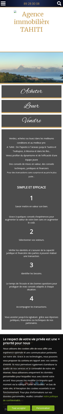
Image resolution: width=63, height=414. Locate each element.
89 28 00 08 (31, 4)
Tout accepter (19, 408)
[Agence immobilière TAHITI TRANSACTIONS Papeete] (31, 45)
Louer (31, 106)
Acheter (31, 91)
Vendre (31, 120)
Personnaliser (43, 408)
